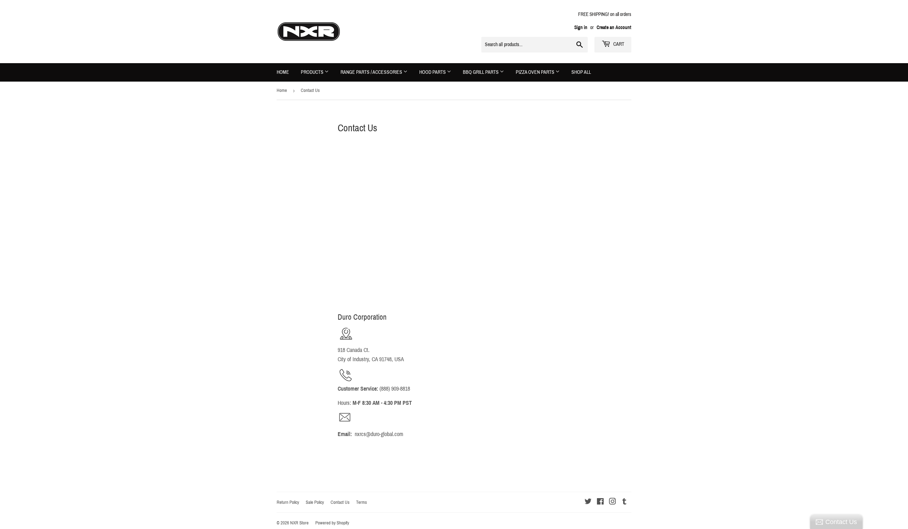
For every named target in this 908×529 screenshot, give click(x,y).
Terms (361, 502)
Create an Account (614, 27)
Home (283, 72)
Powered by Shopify (332, 522)
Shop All (581, 72)
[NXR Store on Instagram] (612, 502)
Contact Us (340, 502)
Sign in (580, 27)
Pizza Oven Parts (535, 72)
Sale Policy (315, 502)
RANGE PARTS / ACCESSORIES (371, 72)
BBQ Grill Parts (481, 72)
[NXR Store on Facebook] (600, 502)
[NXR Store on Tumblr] (624, 502)
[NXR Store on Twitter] (588, 502)
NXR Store (299, 522)
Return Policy (288, 502)
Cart (618, 44)
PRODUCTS (313, 72)
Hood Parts (433, 72)
